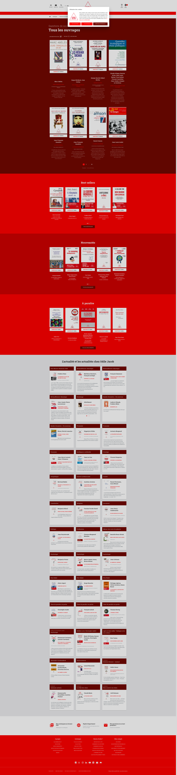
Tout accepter (75, 23)
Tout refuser (87, 23)
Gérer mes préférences (100, 23)
